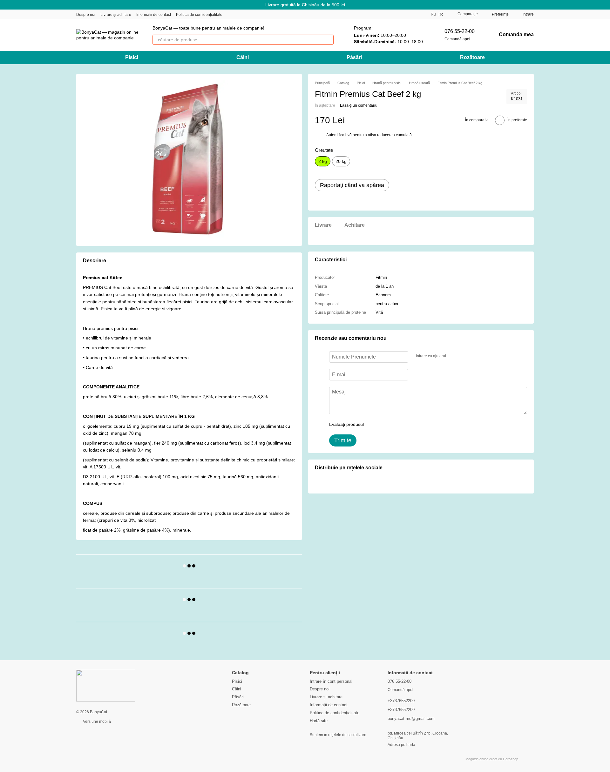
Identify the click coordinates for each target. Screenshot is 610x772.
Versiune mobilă (96, 721)
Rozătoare (472, 57)
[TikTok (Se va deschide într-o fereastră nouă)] (238, 14)
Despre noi (85, 14)
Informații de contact (153, 14)
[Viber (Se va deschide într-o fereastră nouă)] (261, 14)
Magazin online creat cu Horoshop (491, 759)
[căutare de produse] (328, 40)
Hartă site (319, 720)
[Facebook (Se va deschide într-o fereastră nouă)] (246, 14)
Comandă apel (457, 39)
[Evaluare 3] (395, 424)
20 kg (341, 161)
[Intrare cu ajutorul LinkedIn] (473, 356)
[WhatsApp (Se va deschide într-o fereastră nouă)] (269, 14)
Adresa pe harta (401, 744)
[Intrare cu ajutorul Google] (463, 356)
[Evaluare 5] (415, 424)
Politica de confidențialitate (199, 14)
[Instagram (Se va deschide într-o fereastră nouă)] (231, 14)
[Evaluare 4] (405, 424)
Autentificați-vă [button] (339, 135)
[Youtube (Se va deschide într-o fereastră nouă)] (254, 14)
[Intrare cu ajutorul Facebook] (453, 356)
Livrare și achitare (115, 14)
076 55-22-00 (459, 31)
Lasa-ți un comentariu (358, 106)
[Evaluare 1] (374, 424)
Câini (242, 57)
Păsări (354, 57)
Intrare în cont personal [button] (331, 681)
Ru (433, 14)
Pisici (131, 57)
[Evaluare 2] (384, 424)
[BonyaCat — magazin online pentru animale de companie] (105, 685)
